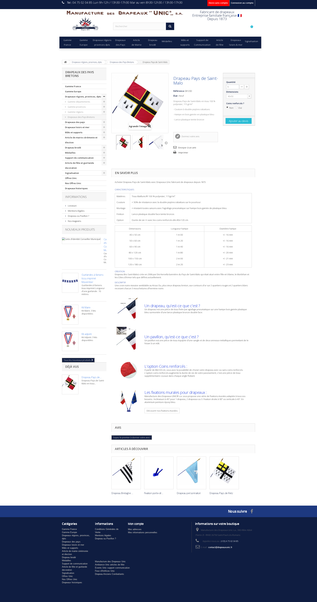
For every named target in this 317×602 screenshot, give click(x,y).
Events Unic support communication (112, 568)
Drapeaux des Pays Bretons (81, 117)
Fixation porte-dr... (153, 493)
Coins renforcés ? (235, 103)
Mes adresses (134, 529)
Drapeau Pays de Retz (221, 493)
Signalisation (72, 173)
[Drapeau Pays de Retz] (224, 473)
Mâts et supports (73, 132)
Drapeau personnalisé (188, 493)
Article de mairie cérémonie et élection (81, 140)
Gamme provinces (76, 106)
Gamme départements (78, 101)
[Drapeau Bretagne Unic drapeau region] (126, 473)
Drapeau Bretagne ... (122, 493)
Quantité (230, 82)
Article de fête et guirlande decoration (79, 165)
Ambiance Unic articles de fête (109, 564)
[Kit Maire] (70, 315)
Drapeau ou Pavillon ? (78, 215)
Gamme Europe (73, 91)
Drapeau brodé (73, 147)
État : (175, 95)
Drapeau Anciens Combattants (109, 574)
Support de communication (79, 157)
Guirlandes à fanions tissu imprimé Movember (92, 278)
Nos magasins (74, 221)
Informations (76, 197)
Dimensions (232, 91)
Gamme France (73, 86)
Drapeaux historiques (76, 188)
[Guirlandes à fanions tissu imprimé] (70, 283)
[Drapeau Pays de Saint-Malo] (123, 144)
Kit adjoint (87, 334)
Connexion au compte (242, 2)
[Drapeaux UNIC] (85, 25)
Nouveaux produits (80, 229)
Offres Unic (71, 178)
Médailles (70, 152)
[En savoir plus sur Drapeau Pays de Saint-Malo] (70, 384)
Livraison (72, 205)
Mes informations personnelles (142, 532)
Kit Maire (86, 307)
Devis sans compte (218, 2)
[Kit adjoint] (70, 341)
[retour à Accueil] (65, 62)
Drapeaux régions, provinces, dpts (83, 96)
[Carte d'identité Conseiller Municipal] (81, 240)
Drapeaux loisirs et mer (77, 127)
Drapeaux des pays (75, 122)
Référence (178, 90)
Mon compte (135, 523)
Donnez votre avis (190, 136)
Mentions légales (75, 210)
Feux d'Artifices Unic (105, 571)
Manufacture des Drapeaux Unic (110, 561)
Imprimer (183, 152)
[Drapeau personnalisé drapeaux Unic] (191, 473)
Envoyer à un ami (187, 147)
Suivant (166, 142)
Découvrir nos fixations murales (162, 410)
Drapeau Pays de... (91, 377)
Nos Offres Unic (73, 183)
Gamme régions (75, 111)
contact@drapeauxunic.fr (220, 547)
